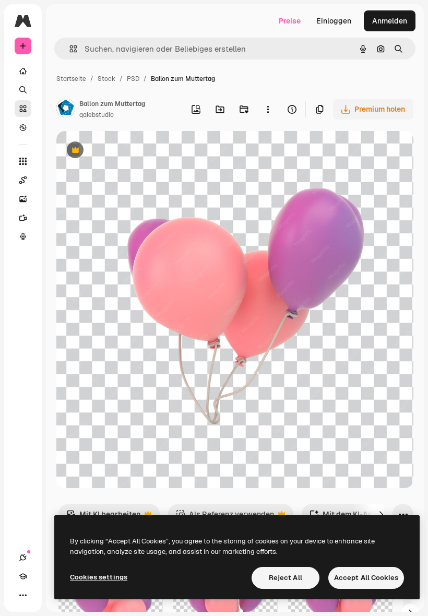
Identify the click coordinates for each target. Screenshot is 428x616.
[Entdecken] (23, 127)
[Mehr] (23, 595)
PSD (133, 79)
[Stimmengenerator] (23, 236)
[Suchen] (23, 89)
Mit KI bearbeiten (103, 517)
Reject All (285, 577)
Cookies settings (98, 577)
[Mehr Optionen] (267, 109)
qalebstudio (96, 115)
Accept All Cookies (366, 577)
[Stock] (23, 108)
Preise (290, 21)
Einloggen (333, 21)
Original (123, 151)
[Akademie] (23, 576)
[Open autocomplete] (69, 49)
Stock (106, 79)
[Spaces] (23, 180)
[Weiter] (381, 514)
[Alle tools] (23, 161)
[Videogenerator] (23, 217)
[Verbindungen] (23, 557)
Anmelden (389, 21)
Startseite (71, 79)
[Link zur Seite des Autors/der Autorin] (65, 110)
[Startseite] (23, 71)
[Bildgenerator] (23, 199)
